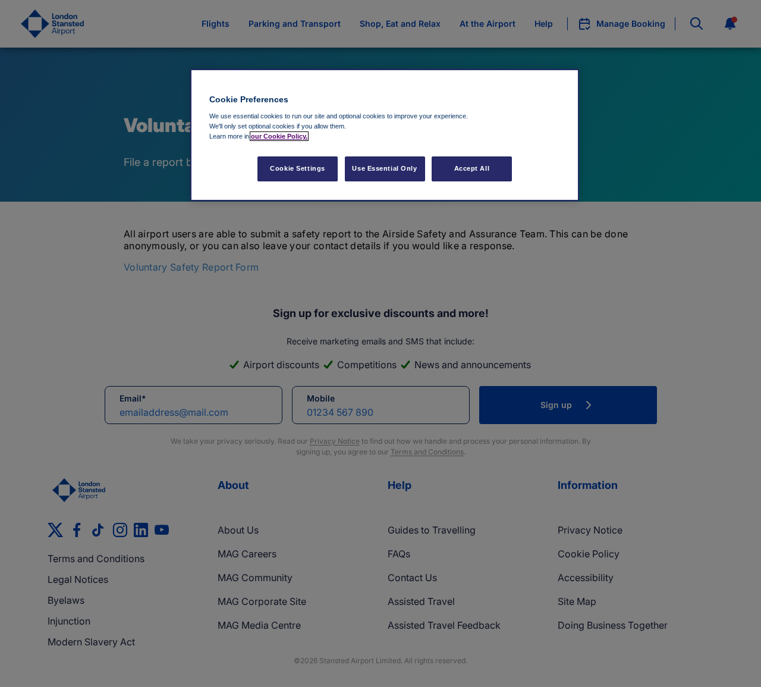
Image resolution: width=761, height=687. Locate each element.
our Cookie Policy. (279, 136)
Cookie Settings (297, 168)
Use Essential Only (384, 168)
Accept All (472, 168)
